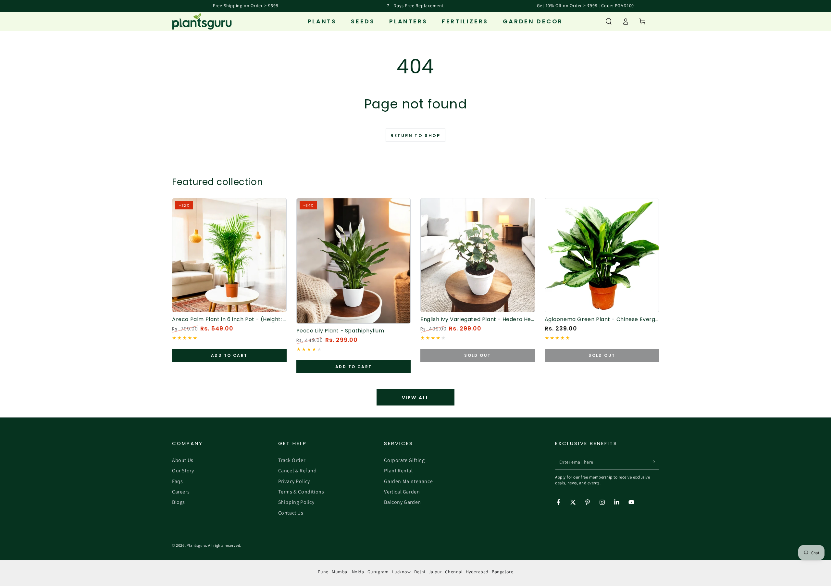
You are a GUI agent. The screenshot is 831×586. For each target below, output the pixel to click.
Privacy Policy (294, 481)
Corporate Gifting (404, 460)
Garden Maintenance (408, 481)
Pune (323, 572)
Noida (358, 572)
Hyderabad (477, 572)
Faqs (177, 481)
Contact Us (291, 512)
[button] (608, 21)
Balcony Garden (402, 502)
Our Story (183, 470)
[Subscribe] (655, 462)
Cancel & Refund (297, 470)
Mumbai (340, 572)
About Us (182, 460)
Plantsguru (196, 545)
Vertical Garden (402, 491)
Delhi (419, 572)
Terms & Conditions (301, 491)
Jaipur (435, 572)
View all (415, 397)
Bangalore (502, 572)
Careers (181, 491)
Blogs (178, 502)
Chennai (453, 572)
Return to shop (415, 135)
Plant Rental (398, 470)
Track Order (291, 460)
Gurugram (378, 572)
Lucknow (401, 572)
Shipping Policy (296, 502)
